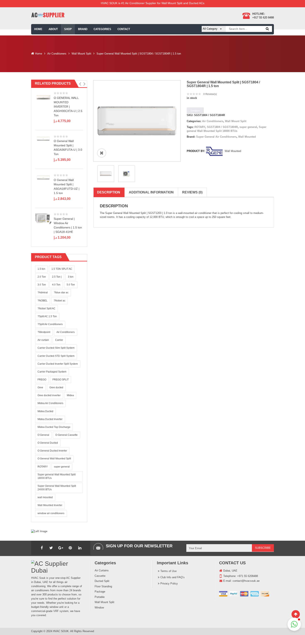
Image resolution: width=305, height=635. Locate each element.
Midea (70, 395)
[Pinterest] (70, 548)
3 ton (70, 276)
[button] (80, 84)
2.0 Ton (42, 276)
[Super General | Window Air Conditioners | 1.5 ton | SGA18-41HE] (43, 218)
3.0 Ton (42, 284)
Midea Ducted (45, 411)
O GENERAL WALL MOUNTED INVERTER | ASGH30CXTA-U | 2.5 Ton (68, 106)
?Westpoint (44, 332)
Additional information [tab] (151, 192)
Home (38, 53)
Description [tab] (108, 192)
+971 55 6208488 (247, 576)
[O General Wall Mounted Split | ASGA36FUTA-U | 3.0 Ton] (43, 138)
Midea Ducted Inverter (50, 419)
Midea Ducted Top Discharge (54, 427)
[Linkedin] (80, 548)
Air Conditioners (56, 53)
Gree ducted (56, 387)
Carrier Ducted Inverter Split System (58, 363)
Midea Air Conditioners (50, 403)
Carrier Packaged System (52, 371)
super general (62, 466)
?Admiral (43, 292)
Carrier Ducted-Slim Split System (56, 347)
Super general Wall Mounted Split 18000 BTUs (57, 476)
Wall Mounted (247, 136)
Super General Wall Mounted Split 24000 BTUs (57, 487)
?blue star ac (61, 292)
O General (43, 434)
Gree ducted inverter (49, 395)
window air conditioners (51, 513)
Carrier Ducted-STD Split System (56, 356)
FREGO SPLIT (60, 379)
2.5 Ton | (57, 276)
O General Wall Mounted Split (54, 458)
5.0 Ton (71, 284)
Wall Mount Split (81, 53)
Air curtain (43, 340)
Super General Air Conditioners (216, 136)
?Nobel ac (59, 300)
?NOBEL (43, 300)
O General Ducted (48, 442)
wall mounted (45, 497)
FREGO (42, 379)
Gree (40, 387)
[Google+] (60, 548)
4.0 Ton (56, 284)
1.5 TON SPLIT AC (61, 268)
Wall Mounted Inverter (50, 505)
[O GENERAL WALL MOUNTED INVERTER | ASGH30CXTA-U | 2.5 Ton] (43, 97)
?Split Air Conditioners (50, 324)
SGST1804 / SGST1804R (222, 127)
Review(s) (210, 94)
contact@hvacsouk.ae (246, 580)
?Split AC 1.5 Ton (47, 316)
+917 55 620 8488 (263, 17)
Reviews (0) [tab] (192, 192)
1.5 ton (41, 268)
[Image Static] (39, 531)
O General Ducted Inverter (52, 450)
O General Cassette (66, 434)
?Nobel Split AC (46, 308)
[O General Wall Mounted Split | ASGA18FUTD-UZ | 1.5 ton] (43, 177)
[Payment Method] (244, 593)
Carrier (59, 340)
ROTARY (43, 466)
